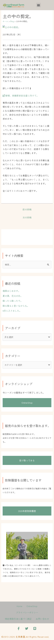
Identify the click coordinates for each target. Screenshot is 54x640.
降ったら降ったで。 (13, 300)
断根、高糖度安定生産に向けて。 (22, 95)
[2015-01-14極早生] (11, 26)
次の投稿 (27, 217)
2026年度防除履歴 (27, 511)
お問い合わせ (42, 618)
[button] (38, 5)
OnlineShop (27, 402)
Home (19, 606)
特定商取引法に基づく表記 (18, 618)
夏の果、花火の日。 (13, 295)
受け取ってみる (27, 460)
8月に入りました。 (12, 310)
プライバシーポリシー (27, 612)
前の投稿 (27, 209)
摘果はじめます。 (11, 291)
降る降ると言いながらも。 (16, 305)
